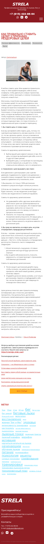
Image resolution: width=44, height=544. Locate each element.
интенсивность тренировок (15, 425)
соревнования (29, 458)
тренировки (12, 464)
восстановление (11, 419)
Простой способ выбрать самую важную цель (18, 361)
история (33, 425)
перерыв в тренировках (31, 449)
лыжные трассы (33, 434)
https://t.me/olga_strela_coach (12, 352)
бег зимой (7, 413)
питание (8, 452)
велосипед (20, 416)
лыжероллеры (8, 431)
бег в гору (36, 410)
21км (15, 410)
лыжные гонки (13, 434)
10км (9, 410)
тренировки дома (31, 465)
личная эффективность (11, 43)
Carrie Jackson (11, 57)
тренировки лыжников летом (16, 468)
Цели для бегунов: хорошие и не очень (16, 378)
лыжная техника (21, 431)
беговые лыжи (24, 413)
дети (24, 419)
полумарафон (21, 452)
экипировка (11, 474)
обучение (26, 446)
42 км (21, 410)
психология (37, 43)
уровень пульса (35, 471)
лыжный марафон (11, 437)
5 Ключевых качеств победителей (14, 368)
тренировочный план (15, 470)
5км (3, 410)
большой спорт (8, 416)
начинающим (11, 446)
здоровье (29, 422)
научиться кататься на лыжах (16, 443)
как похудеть (8, 428)
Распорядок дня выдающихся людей (15, 382)
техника (5, 461)
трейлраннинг (16, 462)
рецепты (25, 455)
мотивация (26, 43)
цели (5, 46)
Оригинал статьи (7, 337)
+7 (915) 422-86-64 (22, 14)
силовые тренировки (11, 459)
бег (28, 409)
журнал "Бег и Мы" (12, 422)
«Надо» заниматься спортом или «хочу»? (16, 386)
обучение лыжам (11, 449)
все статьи (22, 391)
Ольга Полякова (30, 337)
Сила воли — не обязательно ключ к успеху (17, 364)
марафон (27, 437)
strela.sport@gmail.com (15, 528)
